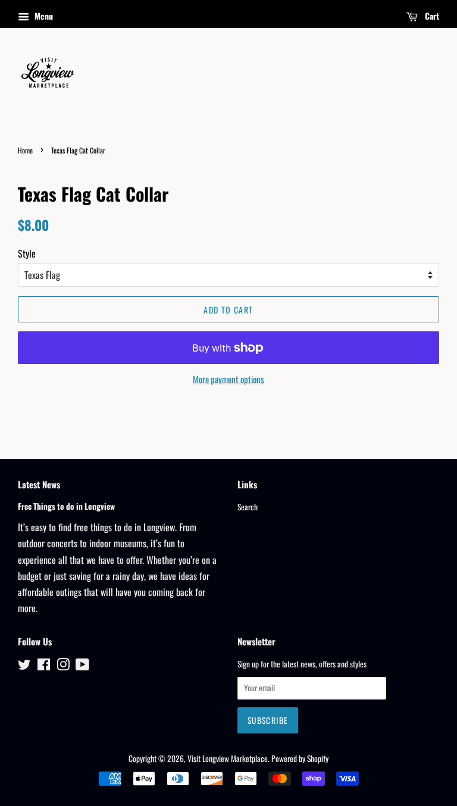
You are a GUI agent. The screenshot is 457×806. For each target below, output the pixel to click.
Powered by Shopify (299, 758)
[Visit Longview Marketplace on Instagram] (63, 666)
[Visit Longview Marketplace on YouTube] (82, 666)
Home (25, 150)
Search (247, 507)
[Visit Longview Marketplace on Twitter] (24, 666)
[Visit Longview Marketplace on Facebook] (44, 666)
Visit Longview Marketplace (227, 758)
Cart (430, 16)
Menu (42, 16)
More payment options (228, 378)
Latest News (39, 484)
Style (27, 253)
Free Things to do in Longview (66, 506)
